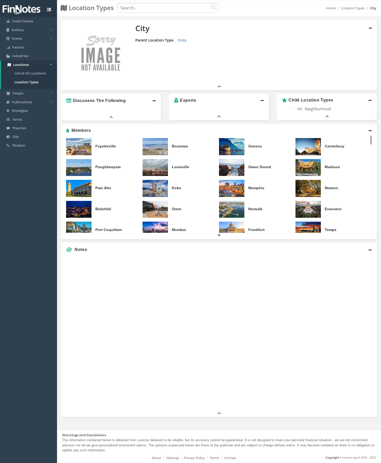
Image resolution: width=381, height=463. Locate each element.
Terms (214, 457)
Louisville (180, 167)
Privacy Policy (194, 457)
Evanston (333, 209)
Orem (176, 209)
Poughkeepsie (108, 167)
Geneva (255, 146)
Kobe (176, 188)
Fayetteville (105, 146)
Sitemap (172, 457)
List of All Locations (30, 73)
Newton (331, 188)
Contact (230, 457)
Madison (332, 167)
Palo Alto (103, 188)
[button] (219, 55)
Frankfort (256, 230)
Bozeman (180, 146)
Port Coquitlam (108, 230)
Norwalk (255, 209)
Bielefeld (103, 209)
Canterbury (334, 146)
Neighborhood (318, 108)
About (156, 457)
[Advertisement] (336, 333)
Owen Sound (259, 167)
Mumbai (179, 230)
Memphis (256, 188)
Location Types (26, 82)
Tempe (330, 230)
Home (331, 8)
